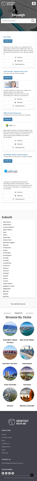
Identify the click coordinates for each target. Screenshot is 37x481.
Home (4, 434)
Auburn (5, 278)
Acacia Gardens (8, 227)
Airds (4, 232)
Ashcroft (6, 270)
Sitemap (5, 453)
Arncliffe (6, 260)
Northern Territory (10, 363)
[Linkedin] (13, 473)
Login (3, 449)
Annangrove (7, 255)
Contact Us (5, 443)
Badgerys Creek (8, 286)
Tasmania (27, 385)
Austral (5, 281)
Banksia (6, 296)
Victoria (10, 406)
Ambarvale (7, 247)
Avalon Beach (8, 283)
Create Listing (7, 437)
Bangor (5, 294)
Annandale (7, 253)
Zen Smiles (7, 37)
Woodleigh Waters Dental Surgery (15, 154)
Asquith (5, 276)
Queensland (27, 363)
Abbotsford (7, 224)
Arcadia (5, 258)
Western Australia (27, 406)
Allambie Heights (9, 242)
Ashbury (6, 268)
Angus (5, 250)
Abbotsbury (7, 222)
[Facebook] (3, 473)
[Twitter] (9, 473)
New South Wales (27, 340)
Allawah (6, 245)
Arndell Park (7, 263)
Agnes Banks (7, 229)
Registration (6, 446)
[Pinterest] (6, 473)
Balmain (6, 291)
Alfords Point (7, 240)
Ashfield (6, 273)
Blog (3, 440)
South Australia (10, 385)
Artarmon (6, 265)
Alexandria (6, 237)
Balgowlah (6, 288)
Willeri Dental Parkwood (12, 113)
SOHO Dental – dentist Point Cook (15, 71)
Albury (5, 235)
